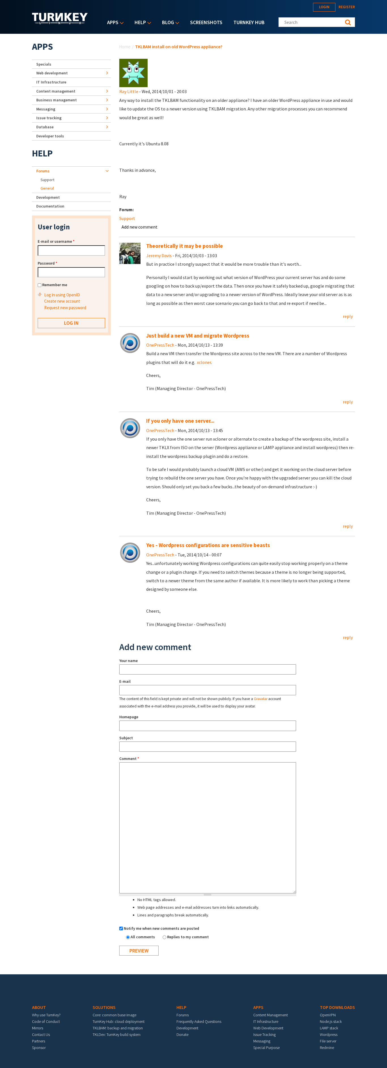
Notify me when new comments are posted (161, 928)
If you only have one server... (180, 421)
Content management (55, 91)
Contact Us (41, 1034)
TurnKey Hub (249, 22)
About (39, 1007)
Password (47, 263)
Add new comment (140, 227)
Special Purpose (266, 1047)
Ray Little (128, 91)
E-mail (125, 681)
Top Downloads (337, 1007)
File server (328, 1041)
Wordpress (328, 1034)
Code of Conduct (46, 1021)
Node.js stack (331, 1021)
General (47, 188)
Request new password (65, 307)
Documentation (50, 206)
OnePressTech (160, 345)
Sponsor (39, 1047)
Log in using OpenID (62, 295)
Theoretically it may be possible (184, 246)
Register (347, 7)
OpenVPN (328, 1014)
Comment (129, 758)
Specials (43, 64)
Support (127, 218)
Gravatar (260, 698)
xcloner (204, 362)
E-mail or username (56, 241)
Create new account (62, 301)
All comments (143, 936)
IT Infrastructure (51, 82)
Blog (166, 23)
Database (45, 126)
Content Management (270, 1014)
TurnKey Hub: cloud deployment (118, 1021)
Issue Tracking (264, 1034)
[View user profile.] (133, 72)
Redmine (327, 1047)
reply (348, 316)
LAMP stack (329, 1028)
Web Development (268, 1028)
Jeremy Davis (159, 255)
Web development (52, 73)
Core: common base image (114, 1014)
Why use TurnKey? (46, 1014)
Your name (128, 660)
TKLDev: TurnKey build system (117, 1034)
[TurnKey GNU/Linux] (60, 22)
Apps (111, 23)
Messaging (45, 109)
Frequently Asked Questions (199, 1021)
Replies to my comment (188, 936)
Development (48, 197)
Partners (38, 1041)
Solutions (104, 1007)
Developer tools (50, 136)
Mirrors (37, 1028)
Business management (56, 99)
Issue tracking (48, 117)
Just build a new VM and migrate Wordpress (197, 335)
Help (139, 23)
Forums (43, 170)
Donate (182, 1034)
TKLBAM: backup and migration (118, 1028)
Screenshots (206, 22)
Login (324, 7)
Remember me (54, 284)
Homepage (128, 717)
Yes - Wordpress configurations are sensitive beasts (208, 545)
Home (125, 46)
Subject (126, 738)
